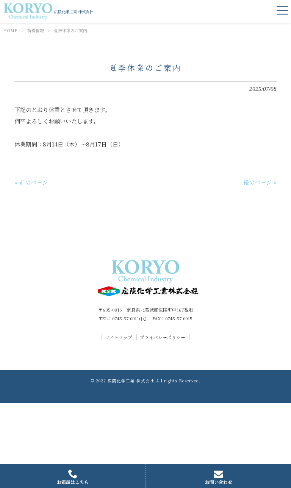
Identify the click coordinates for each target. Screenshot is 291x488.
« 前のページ (31, 182)
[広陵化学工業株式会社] (28, 11)
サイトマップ (118, 337)
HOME (10, 30)
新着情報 (35, 30)
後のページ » (260, 182)
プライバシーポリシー (162, 337)
